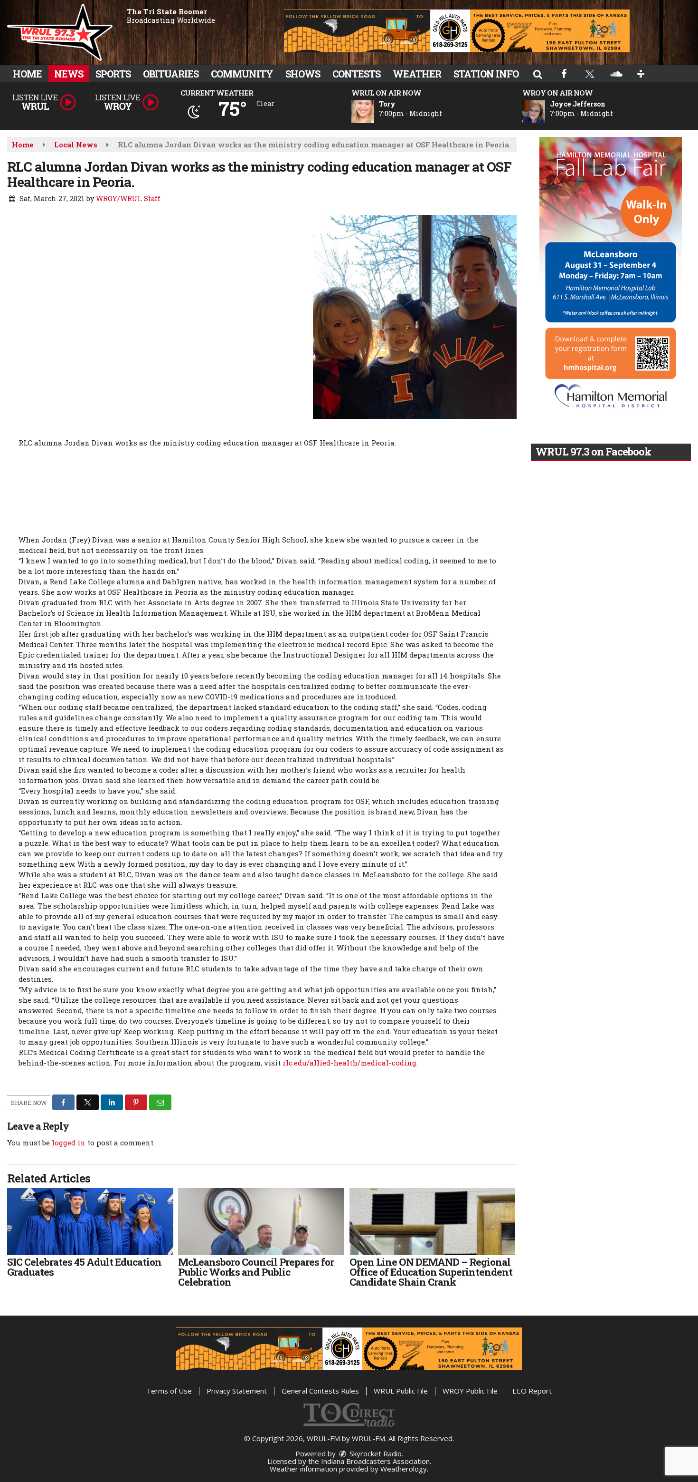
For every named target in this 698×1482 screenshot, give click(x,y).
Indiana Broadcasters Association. (376, 1461)
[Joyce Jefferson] (545, 111)
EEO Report (532, 1390)
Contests (356, 74)
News (68, 74)
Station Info (486, 74)
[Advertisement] (457, 31)
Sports (113, 74)
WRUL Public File (401, 1390)
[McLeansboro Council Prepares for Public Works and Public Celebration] (261, 1221)
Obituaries (170, 74)
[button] (537, 74)
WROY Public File (470, 1390)
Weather (417, 74)
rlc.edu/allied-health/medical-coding (349, 1062)
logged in (68, 1142)
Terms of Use (169, 1390)
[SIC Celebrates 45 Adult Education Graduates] (90, 1221)
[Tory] (374, 111)
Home (27, 74)
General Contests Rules (320, 1390)
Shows (302, 74)
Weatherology (403, 1468)
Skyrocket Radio (375, 1453)
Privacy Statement (237, 1390)
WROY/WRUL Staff (128, 198)
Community (242, 74)
